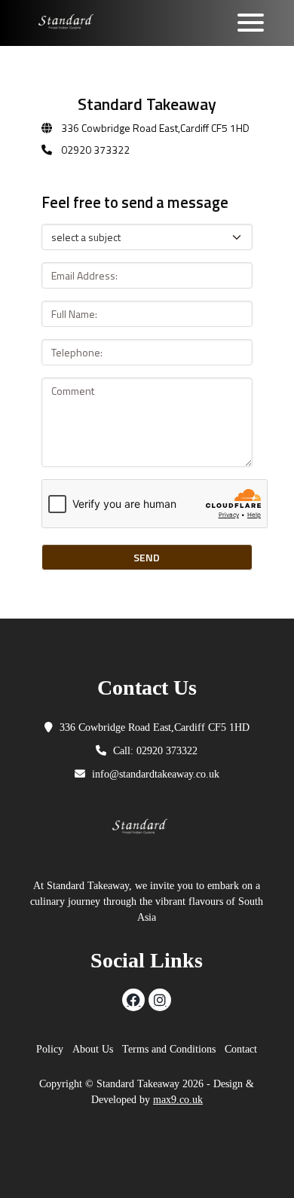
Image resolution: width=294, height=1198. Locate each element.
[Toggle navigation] (251, 22)
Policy (49, 1049)
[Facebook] (133, 1000)
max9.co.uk (178, 1099)
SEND (146, 557)
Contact (241, 1049)
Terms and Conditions (169, 1049)
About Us (92, 1049)
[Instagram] (160, 1000)
